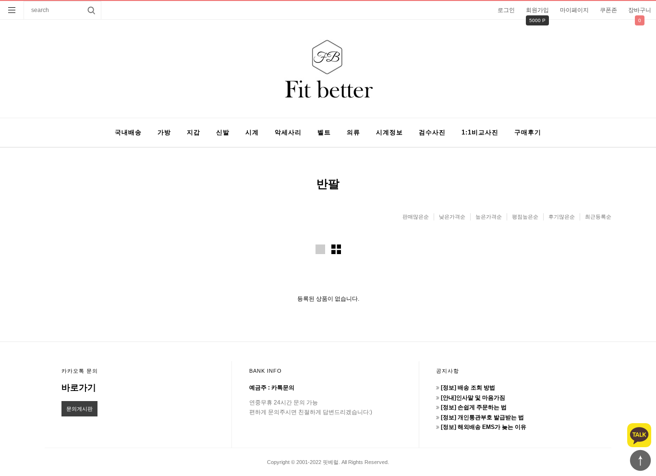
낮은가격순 (452, 217)
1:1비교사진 (480, 132)
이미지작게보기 (336, 249)
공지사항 (447, 371)
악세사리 (288, 132)
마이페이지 (574, 10)
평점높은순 (525, 217)
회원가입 (537, 10)
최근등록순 (598, 217)
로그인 (506, 10)
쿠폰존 (608, 10)
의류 (353, 132)
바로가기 (78, 387)
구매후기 (527, 132)
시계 (252, 132)
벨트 (324, 132)
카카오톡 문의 (79, 371)
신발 (223, 132)
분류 (12, 10)
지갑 (193, 132)
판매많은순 (415, 217)
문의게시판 (79, 409)
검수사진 (432, 132)
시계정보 (389, 132)
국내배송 (128, 132)
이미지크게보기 (320, 249)
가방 (164, 132)
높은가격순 (488, 217)
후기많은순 (561, 217)
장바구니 (639, 10)
